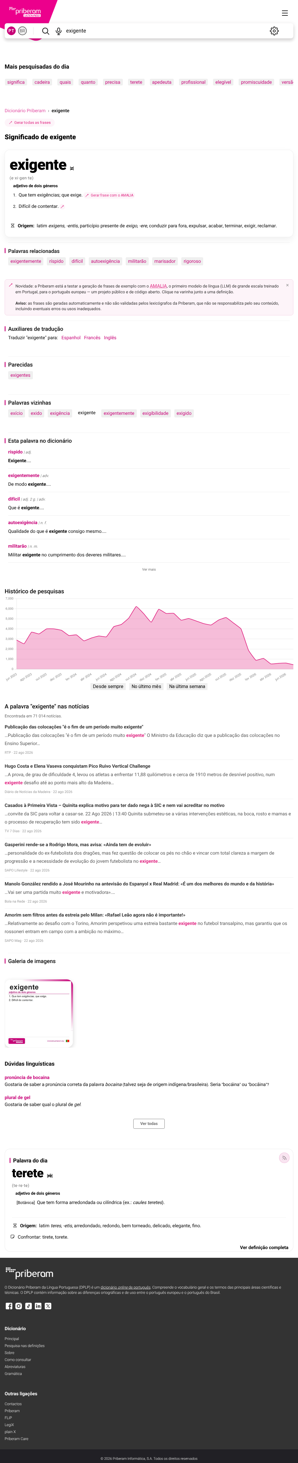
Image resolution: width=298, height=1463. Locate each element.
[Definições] (274, 30)
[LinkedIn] (38, 1309)
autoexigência (105, 261)
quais (65, 82)
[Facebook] (9, 1309)
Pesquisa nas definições (25, 1346)
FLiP (8, 1418)
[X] (48, 1309)
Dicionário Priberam (25, 110)
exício (16, 413)
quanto (88, 82)
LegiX (9, 1425)
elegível (223, 82)
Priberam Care (16, 1439)
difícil (77, 261)
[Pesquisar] (45, 30)
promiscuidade (256, 82)
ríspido (56, 261)
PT (11, 30)
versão (289, 82)
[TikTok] (28, 1309)
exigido (184, 413)
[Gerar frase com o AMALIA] (62, 207)
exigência (60, 413)
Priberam (12, 1411)
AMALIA (158, 286)
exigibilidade (155, 413)
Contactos (13, 1404)
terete (136, 82)
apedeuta (161, 82)
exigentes (20, 375)
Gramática (13, 1374)
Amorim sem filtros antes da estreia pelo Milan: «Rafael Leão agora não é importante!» (95, 915)
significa (16, 82)
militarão (137, 261)
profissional (193, 82)
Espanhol (71, 337)
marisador (165, 261)
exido (36, 413)
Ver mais (149, 569)
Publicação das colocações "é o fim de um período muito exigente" (74, 727)
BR (22, 30)
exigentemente (25, 261)
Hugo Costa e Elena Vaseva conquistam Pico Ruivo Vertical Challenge (77, 766)
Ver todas (149, 1123)
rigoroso (192, 261)
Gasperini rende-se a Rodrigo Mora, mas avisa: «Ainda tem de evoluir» (78, 844)
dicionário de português (126, 1287)
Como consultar (18, 1360)
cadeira (42, 82)
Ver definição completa (264, 1247)
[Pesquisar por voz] (58, 30)
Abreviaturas (15, 1367)
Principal (12, 1339)
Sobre (9, 1353)
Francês (92, 337)
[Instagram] (18, 1309)
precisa (112, 82)
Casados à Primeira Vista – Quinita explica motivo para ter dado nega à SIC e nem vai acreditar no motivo (114, 805)
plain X (10, 1432)
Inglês (110, 337)
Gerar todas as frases (32, 122)
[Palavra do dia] (284, 1158)
